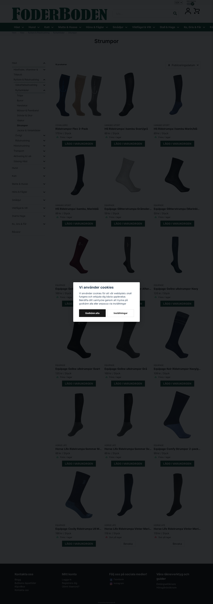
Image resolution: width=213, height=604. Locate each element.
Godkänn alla (92, 313)
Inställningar (121, 313)
